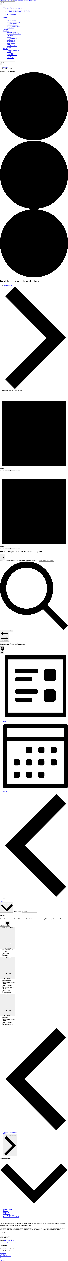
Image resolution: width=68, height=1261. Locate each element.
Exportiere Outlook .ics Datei (11, 1217)
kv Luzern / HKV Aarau (9, 987)
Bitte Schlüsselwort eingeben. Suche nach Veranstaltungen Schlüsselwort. (19, 560)
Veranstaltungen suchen (6, 631)
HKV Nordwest (7, 985)
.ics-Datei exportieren (9, 1215)
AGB (1, 1257)
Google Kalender (7, 1209)
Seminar (5, 955)
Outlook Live (6, 1214)
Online (5, 989)
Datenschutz (3, 1254)
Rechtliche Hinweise (5, 1256)
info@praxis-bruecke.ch (10, 1242)
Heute (1, 901)
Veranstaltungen (7, 285)
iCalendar (5, 1211)
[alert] (34, 432)
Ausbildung (6, 952)
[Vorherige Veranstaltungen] (35, 897)
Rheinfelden (6, 990)
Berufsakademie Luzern (9, 982)
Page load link (3, 1260)
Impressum (3, 1253)
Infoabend (6, 953)
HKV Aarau (6, 984)
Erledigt (2, 925)
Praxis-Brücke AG (8, 1024)
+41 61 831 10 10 (9, 1240)
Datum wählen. (18, 911)
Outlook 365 (6, 1212)
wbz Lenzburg (7, 992)
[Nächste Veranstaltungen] (4, 898)
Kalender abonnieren (5, 1158)
